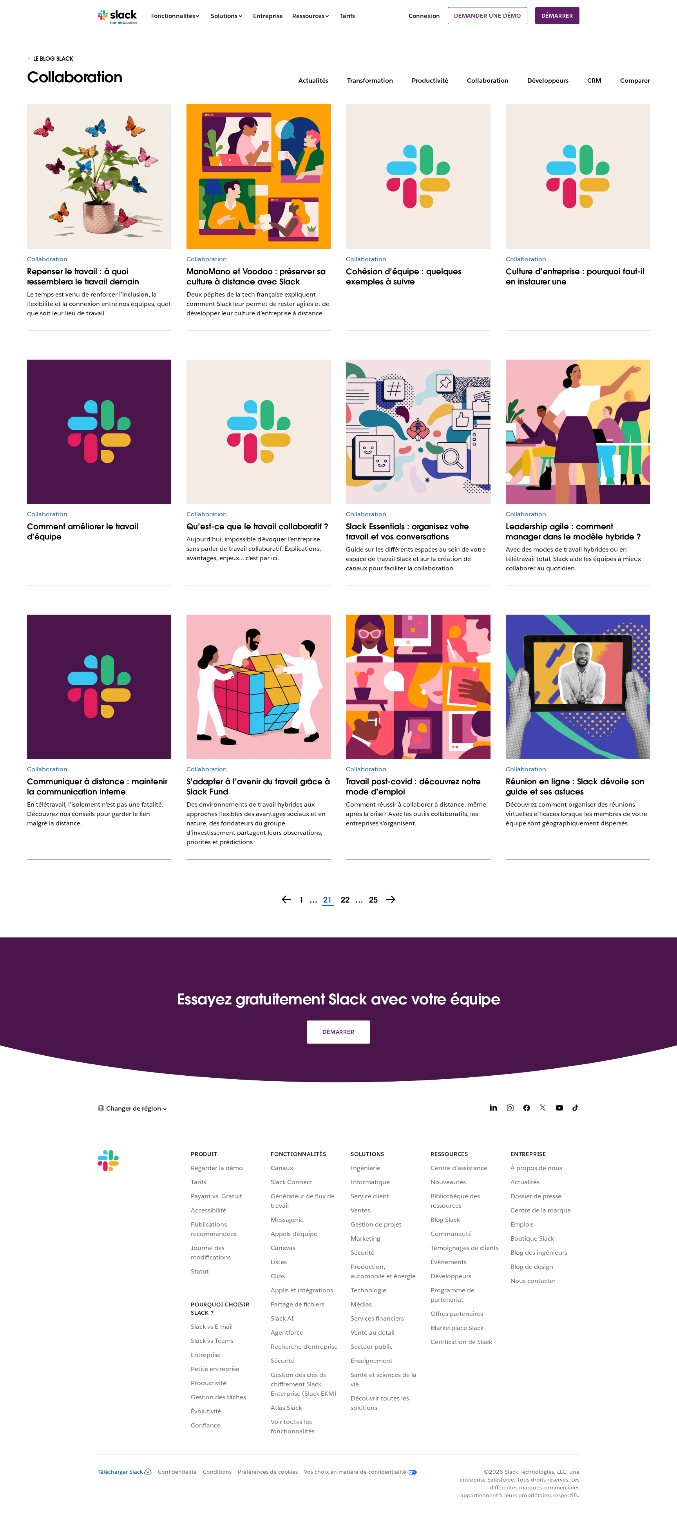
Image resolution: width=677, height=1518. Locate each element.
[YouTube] (559, 1109)
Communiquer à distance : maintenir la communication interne (97, 786)
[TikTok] (575, 1109)
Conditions (217, 1471)
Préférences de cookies (268, 1471)
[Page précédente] (285, 900)
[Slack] (117, 16)
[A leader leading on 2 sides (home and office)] (578, 432)
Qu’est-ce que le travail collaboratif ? (257, 526)
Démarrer (557, 15)
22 (344, 900)
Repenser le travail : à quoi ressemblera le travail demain (83, 276)
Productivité (430, 80)
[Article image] (418, 176)
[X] (543, 1109)
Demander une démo (487, 15)
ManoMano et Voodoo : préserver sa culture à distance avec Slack (256, 276)
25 (372, 900)
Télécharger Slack (120, 1471)
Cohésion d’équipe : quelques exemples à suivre (404, 276)
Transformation (370, 80)
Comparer (635, 80)
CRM (594, 80)
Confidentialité (177, 1471)
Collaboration (488, 80)
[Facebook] (526, 1109)
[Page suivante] (391, 900)
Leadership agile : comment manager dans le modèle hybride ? (573, 531)
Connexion (424, 16)
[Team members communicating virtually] (258, 176)
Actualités (313, 80)
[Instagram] (510, 1109)
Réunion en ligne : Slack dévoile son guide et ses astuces (575, 786)
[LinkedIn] (493, 1109)
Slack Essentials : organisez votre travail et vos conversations (407, 531)
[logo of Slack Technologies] (99, 432)
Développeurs (547, 80)
